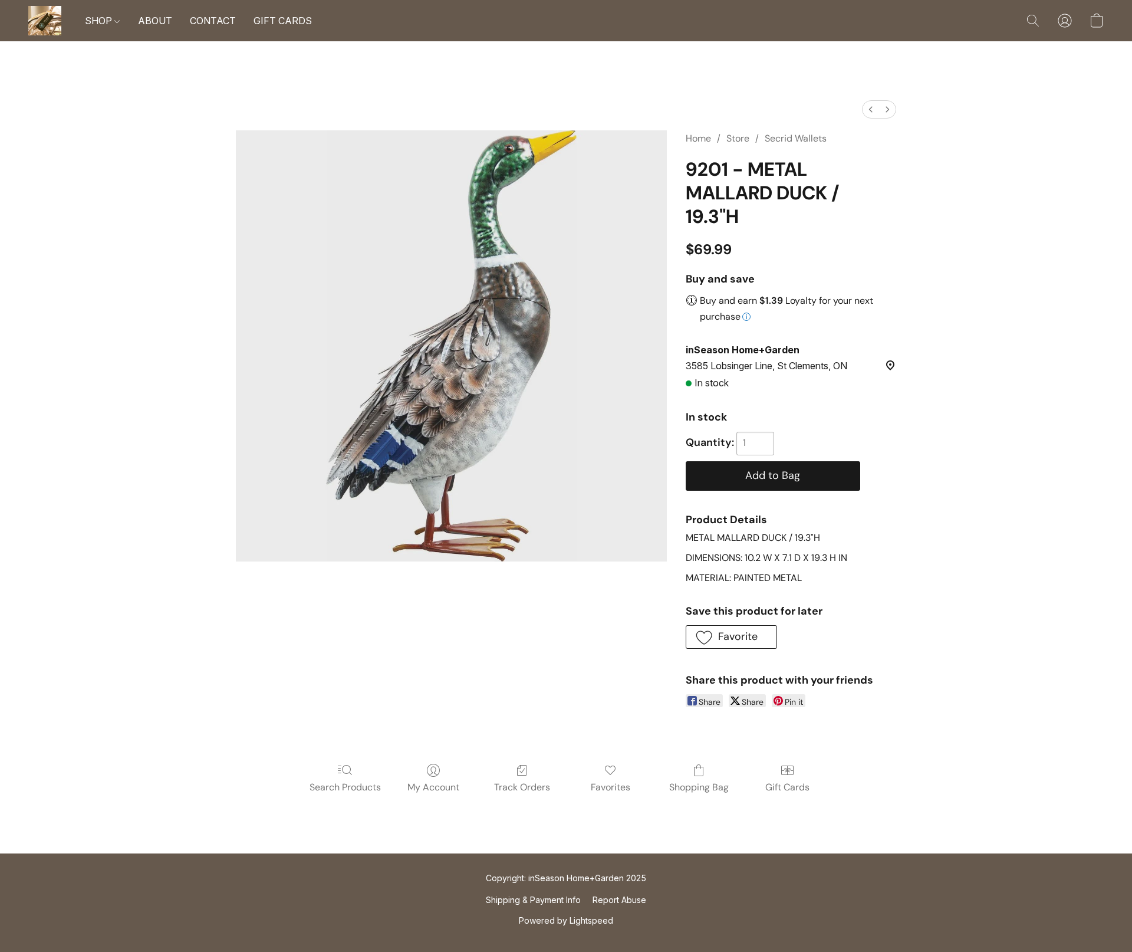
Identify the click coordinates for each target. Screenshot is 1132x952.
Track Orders (522, 787)
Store (737, 138)
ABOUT (155, 21)
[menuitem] (871, 109)
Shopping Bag (699, 787)
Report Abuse (619, 900)
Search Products (345, 787)
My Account (433, 787)
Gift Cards (787, 787)
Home (698, 138)
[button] (44, 20)
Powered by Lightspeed (566, 920)
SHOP (99, 21)
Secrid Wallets (796, 138)
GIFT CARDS (283, 21)
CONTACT (213, 21)
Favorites (610, 787)
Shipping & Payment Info (533, 900)
